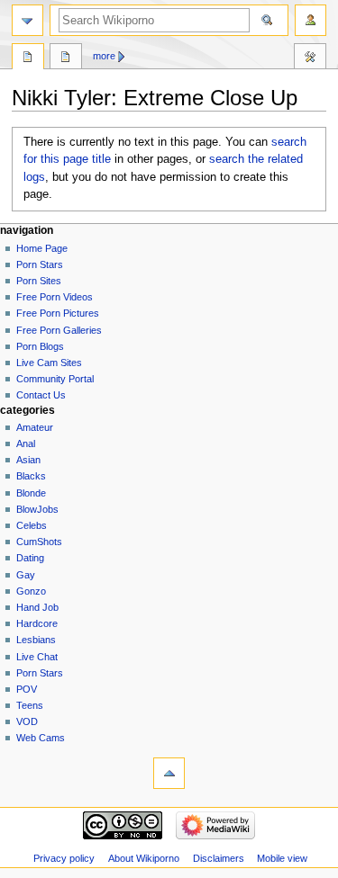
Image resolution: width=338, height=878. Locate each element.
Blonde (31, 493)
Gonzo (31, 591)
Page (28, 58)
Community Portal (55, 378)
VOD (27, 721)
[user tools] (310, 20)
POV (26, 689)
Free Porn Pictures (57, 313)
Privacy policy (64, 858)
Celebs (31, 525)
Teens (29, 705)
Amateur (34, 427)
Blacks (31, 475)
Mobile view (282, 858)
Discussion (65, 58)
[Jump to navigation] (27, 20)
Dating (30, 557)
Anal (25, 443)
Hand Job (37, 607)
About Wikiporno (143, 858)
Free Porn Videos (54, 296)
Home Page (42, 248)
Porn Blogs (40, 346)
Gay (25, 574)
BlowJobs (37, 509)
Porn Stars (39, 264)
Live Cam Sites (49, 362)
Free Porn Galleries (59, 330)
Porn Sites (38, 280)
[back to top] (169, 773)
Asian (28, 459)
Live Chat (37, 656)
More (104, 55)
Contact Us (41, 395)
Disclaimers (218, 858)
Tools (310, 58)
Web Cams (40, 737)
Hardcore (37, 623)
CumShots (39, 541)
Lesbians (36, 639)
